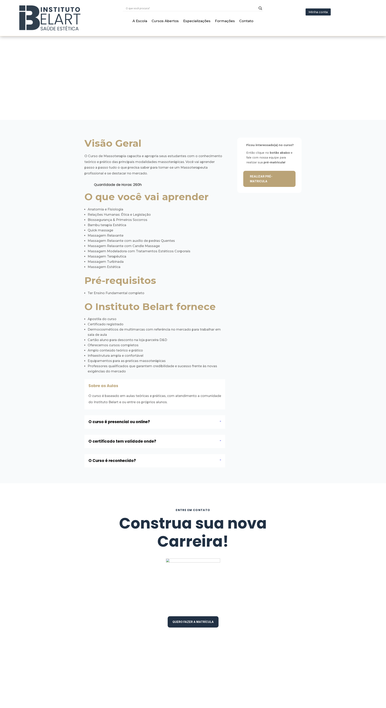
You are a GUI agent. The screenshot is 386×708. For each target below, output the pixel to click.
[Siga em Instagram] (288, 666)
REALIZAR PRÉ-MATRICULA (261, 179)
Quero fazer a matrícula (193, 621)
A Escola (139, 21)
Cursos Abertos (165, 21)
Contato (246, 21)
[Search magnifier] (260, 8)
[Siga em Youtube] (298, 666)
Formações (225, 21)
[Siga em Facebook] (278, 666)
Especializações (196, 21)
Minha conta (318, 12)
